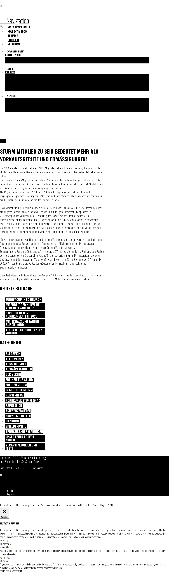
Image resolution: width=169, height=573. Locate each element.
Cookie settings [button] (99, 505)
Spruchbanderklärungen (24, 432)
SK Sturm (12, 421)
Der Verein (13, 374)
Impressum (12, 494)
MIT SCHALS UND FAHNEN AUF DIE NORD (22, 323)
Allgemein (13, 354)
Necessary (7, 544)
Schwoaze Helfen (18, 416)
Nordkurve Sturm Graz (23, 400)
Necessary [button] (4, 540)
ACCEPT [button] (111, 505)
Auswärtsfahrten (19, 369)
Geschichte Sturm (19, 390)
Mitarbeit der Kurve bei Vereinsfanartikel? (23, 306)
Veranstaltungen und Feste (21, 447)
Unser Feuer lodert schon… (20, 438)
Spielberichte (16, 426)
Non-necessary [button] (5, 557)
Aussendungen (16, 364)
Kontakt (10, 490)
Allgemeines (15, 359)
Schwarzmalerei (18, 411)
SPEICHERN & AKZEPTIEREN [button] (11, 571)
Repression (14, 406)
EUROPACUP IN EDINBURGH (24, 299)
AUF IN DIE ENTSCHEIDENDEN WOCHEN (24, 331)
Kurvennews (14, 395)
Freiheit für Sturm (20, 380)
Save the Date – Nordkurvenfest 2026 (21, 314)
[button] (14, 20)
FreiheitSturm (16, 385)
